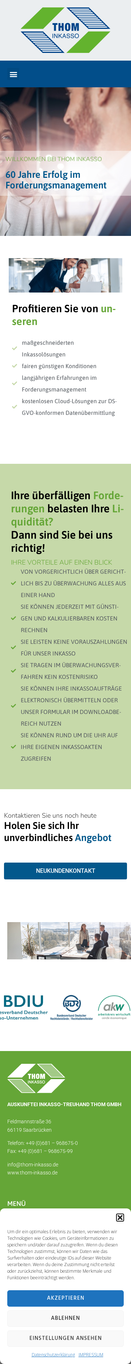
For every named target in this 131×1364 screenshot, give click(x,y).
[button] (120, 1217)
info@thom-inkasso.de (32, 1165)
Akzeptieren (65, 1298)
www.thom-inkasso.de (32, 1173)
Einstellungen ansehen (65, 1338)
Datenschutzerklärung (53, 1355)
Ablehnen (65, 1318)
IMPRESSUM (91, 1355)
